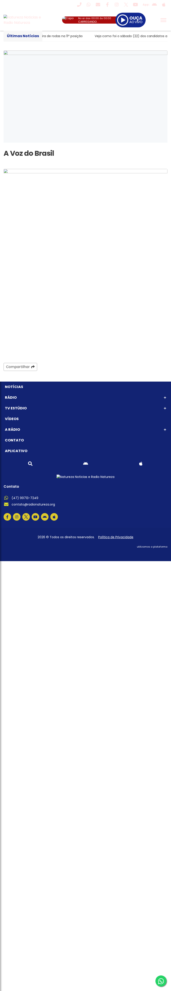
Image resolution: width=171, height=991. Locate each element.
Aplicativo (16, 450)
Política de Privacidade (115, 537)
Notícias (14, 386)
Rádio (11, 397)
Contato (14, 440)
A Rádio (12, 429)
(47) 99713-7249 (25, 498)
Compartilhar (18, 366)
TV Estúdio (16, 408)
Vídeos (12, 418)
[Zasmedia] (156, 552)
